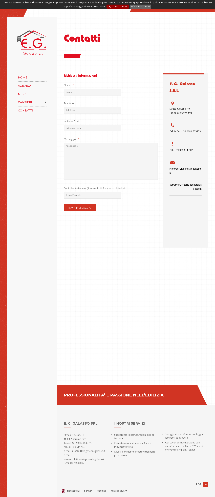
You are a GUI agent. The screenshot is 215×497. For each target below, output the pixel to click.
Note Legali (73, 491)
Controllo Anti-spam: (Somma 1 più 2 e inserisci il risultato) (95, 188)
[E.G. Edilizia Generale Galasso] (32, 42)
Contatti (25, 110)
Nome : (68, 85)
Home (22, 77)
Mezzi (22, 94)
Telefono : (69, 103)
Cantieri (25, 102)
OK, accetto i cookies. (118, 6)
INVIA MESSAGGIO (79, 207)
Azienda (24, 85)
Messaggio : (70, 139)
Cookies (101, 491)
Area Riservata (119, 491)
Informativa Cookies (140, 6)
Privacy (88, 491)
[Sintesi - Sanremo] (63, 491)
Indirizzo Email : (72, 121)
